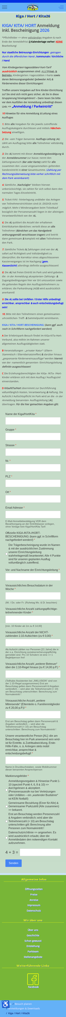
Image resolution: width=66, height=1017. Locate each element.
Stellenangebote (33, 956)
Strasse (10, 445)
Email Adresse (15, 507)
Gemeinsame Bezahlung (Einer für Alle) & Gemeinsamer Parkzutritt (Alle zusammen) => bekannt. (33, 806)
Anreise (34, 900)
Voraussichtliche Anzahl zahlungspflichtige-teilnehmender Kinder (31, 610)
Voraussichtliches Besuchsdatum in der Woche (29, 587)
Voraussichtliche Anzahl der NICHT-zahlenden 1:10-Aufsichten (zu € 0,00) (29, 634)
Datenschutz (34, 910)
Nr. (7, 460)
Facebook (33, 987)
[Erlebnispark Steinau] (33, 7)
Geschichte (33, 935)
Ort (8, 492)
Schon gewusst (33, 940)
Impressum (33, 905)
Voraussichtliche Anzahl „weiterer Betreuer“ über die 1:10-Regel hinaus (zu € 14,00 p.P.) (32, 665)
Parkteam (33, 951)
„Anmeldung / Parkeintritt (31, 106)
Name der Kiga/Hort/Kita (20, 414)
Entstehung (33, 946)
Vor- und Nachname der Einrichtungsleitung (32, 569)
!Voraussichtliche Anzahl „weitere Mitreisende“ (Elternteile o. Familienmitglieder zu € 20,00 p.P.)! (32, 704)
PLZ (8, 476)
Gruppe (10, 429)
